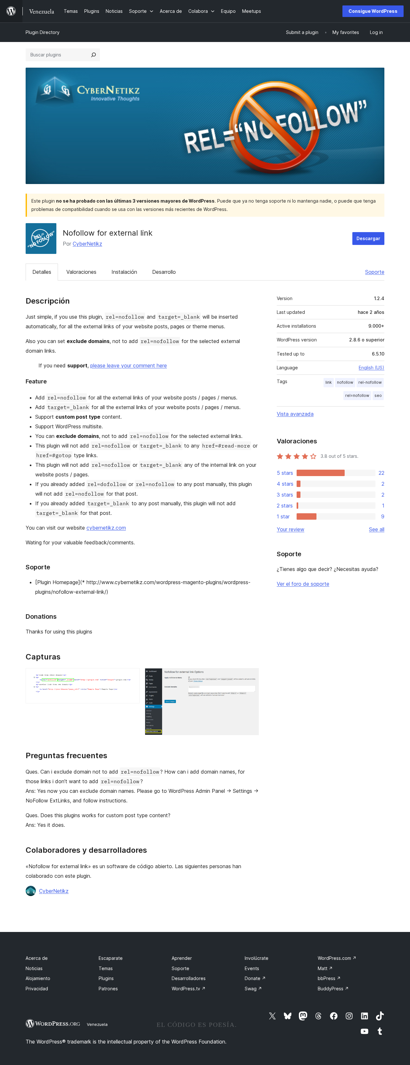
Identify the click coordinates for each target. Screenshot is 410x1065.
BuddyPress (333, 988)
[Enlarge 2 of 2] (250, 677)
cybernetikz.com (106, 527)
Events (252, 968)
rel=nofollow (357, 395)
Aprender (182, 958)
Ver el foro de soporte (303, 584)
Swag (253, 988)
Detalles (41, 272)
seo (378, 395)
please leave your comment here (128, 365)
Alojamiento (38, 978)
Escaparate (111, 958)
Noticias (34, 968)
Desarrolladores (189, 978)
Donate (255, 978)
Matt (325, 968)
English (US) (371, 367)
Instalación (124, 272)
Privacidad (37, 988)
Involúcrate (256, 958)
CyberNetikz (87, 243)
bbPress (329, 978)
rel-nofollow (370, 382)
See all (376, 529)
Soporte (374, 272)
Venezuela (97, 1024)
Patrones (108, 988)
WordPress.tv (189, 988)
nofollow (345, 382)
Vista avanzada (295, 414)
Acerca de (37, 958)
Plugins (106, 978)
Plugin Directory (43, 32)
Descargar (368, 238)
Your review (290, 529)
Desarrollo (164, 272)
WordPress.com (337, 958)
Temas (106, 968)
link (328, 382)
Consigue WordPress (373, 11)
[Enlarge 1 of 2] (131, 677)
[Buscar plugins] (93, 54)
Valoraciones (81, 272)
